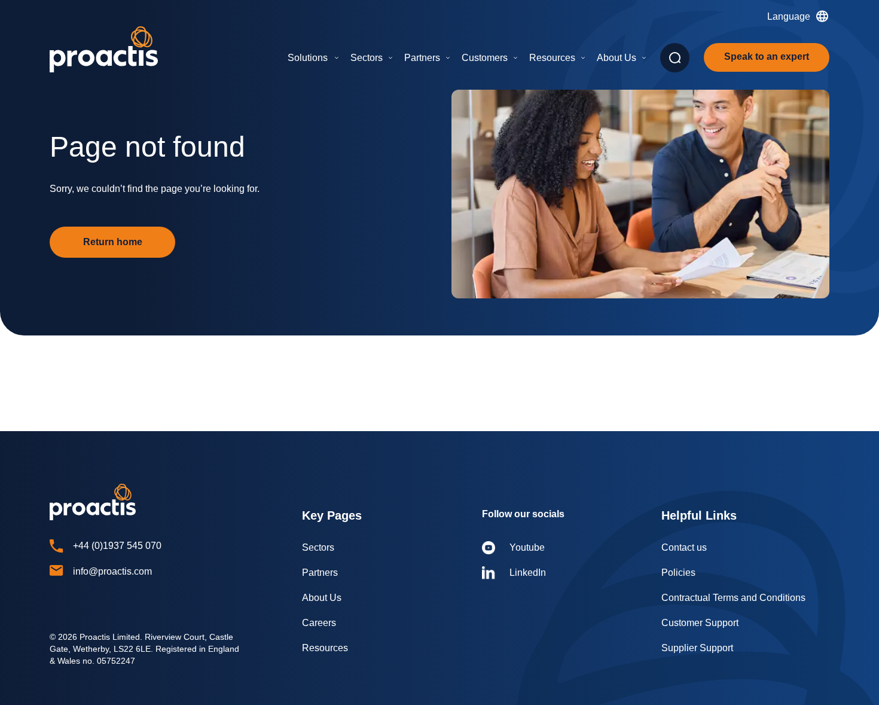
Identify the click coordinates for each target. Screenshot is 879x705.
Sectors (366, 58)
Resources (552, 58)
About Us (616, 58)
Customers (485, 58)
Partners (422, 58)
